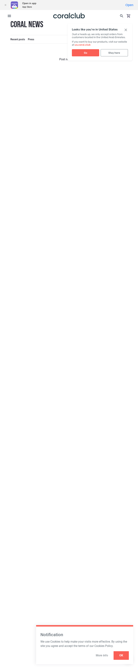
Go (85, 52)
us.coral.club (83, 44)
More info (102, 655)
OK (121, 655)
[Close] (5, 5)
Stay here (114, 52)
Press (31, 39)
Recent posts (17, 39)
